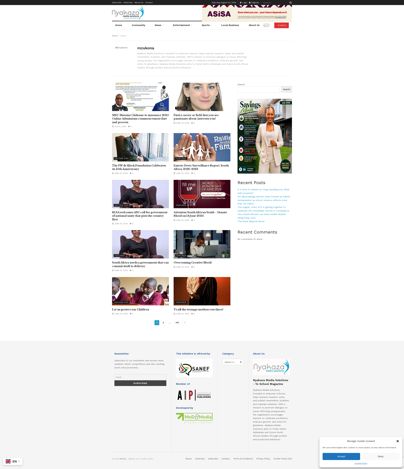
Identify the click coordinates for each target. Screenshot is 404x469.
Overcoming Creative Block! (193, 262)
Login (244, 2)
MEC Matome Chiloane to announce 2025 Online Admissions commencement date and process (140, 119)
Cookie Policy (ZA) (282, 459)
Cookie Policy (361, 463)
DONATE (281, 25)
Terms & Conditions (243, 459)
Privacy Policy (263, 459)
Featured (181, 108)
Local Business (230, 25)
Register (255, 2)
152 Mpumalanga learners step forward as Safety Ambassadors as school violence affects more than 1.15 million (264, 200)
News (158, 25)
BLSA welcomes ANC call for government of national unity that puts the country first (139, 216)
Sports (206, 25)
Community (138, 25)
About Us (139, 2)
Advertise (128, 2)
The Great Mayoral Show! (251, 221)
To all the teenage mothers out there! (198, 309)
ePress (122, 459)
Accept (341, 456)
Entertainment (181, 25)
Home (118, 25)
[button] (397, 441)
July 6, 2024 (120, 126)
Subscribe (117, 2)
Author (123, 36)
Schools (120, 108)
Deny (380, 456)
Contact (149, 2)
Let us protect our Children (130, 309)
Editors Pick (122, 158)
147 (177, 322)
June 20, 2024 (182, 123)
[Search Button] (290, 2)
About (188, 459)
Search (241, 84)
